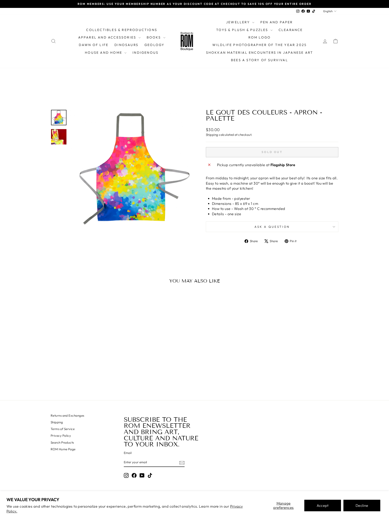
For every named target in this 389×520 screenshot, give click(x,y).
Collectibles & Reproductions (121, 30)
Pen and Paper (276, 22)
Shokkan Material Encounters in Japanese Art (259, 52)
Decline (362, 505)
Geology (154, 45)
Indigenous (145, 52)
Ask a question (272, 227)
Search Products (62, 442)
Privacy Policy (61, 436)
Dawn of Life (93, 45)
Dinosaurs (126, 45)
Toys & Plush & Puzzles (242, 30)
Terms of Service (63, 429)
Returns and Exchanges (67, 415)
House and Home (104, 52)
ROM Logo (259, 37)
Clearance (291, 30)
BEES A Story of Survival (259, 60)
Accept (323, 505)
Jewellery (238, 22)
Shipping (212, 135)
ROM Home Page (63, 449)
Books (154, 37)
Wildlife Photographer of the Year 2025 (259, 45)
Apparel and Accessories (108, 37)
